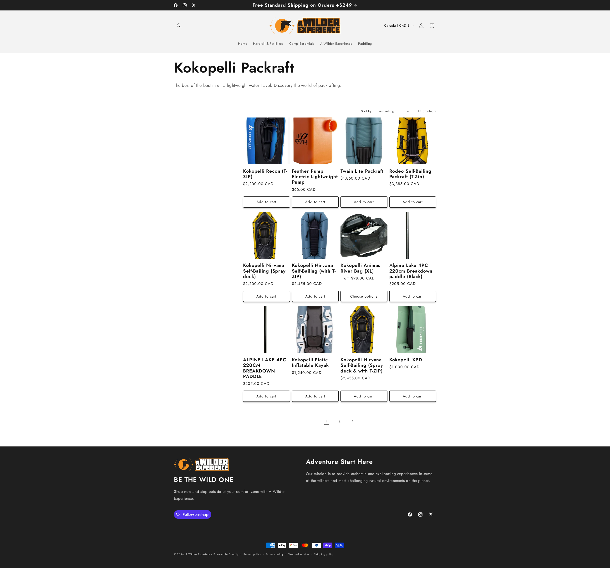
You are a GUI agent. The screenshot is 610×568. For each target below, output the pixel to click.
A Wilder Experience (199, 554)
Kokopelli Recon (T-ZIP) (265, 174)
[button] (179, 25)
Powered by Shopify (226, 554)
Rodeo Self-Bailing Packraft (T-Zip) (410, 174)
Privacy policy (275, 554)
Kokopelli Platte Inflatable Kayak (310, 362)
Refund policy (252, 554)
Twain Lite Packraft (362, 171)
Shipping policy (324, 554)
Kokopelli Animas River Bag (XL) (360, 268)
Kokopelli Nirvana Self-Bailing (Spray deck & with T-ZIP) (362, 365)
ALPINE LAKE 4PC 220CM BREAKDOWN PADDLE (264, 368)
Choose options (363, 296)
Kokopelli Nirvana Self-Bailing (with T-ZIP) (314, 271)
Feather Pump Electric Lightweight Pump (315, 176)
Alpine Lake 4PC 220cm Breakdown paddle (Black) (411, 271)
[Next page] (352, 421)
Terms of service (298, 554)
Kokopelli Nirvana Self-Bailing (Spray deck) (264, 271)
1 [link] (327, 421)
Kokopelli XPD (405, 359)
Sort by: (367, 111)
